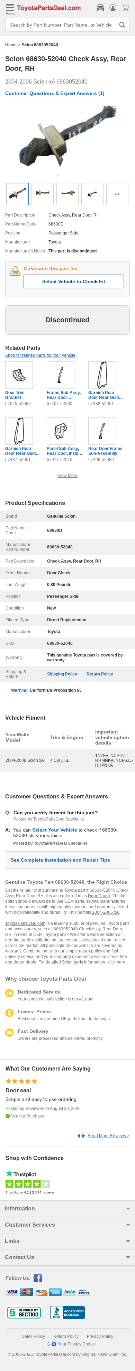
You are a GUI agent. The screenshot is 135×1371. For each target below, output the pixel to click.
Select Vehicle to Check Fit (73, 281)
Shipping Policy (62, 674)
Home (11, 44)
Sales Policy (33, 1336)
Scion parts (72, 962)
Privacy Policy (100, 1336)
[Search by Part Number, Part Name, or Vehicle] (122, 25)
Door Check (99, 895)
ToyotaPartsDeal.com (25, 923)
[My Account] (113, 7)
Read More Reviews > (108, 1135)
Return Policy (100, 674)
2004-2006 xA (105, 912)
